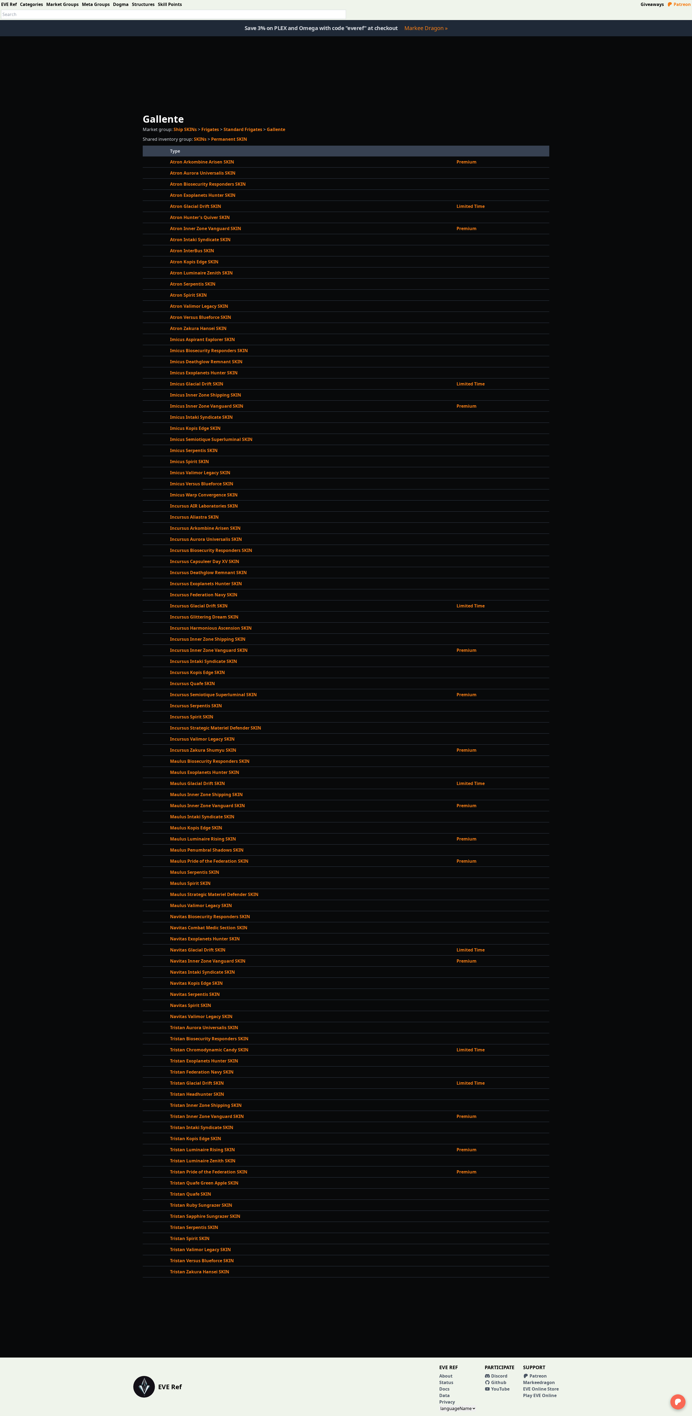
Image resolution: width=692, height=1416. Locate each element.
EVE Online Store (541, 1389)
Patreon (682, 4)
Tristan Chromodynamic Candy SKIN (209, 1050)
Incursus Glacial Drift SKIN (199, 606)
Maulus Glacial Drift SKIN (197, 783)
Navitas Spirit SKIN (190, 1005)
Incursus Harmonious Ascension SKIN (211, 628)
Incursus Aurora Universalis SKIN (206, 539)
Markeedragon (539, 1382)
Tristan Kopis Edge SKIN (195, 1139)
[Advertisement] (346, 74)
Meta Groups (96, 4)
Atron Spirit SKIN (188, 295)
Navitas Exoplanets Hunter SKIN (205, 939)
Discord (498, 1376)
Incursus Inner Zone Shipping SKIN (207, 639)
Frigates (210, 129)
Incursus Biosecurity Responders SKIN (211, 550)
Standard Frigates (243, 129)
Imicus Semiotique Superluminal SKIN (211, 439)
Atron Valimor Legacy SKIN (199, 306)
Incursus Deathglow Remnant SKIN (208, 572)
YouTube (500, 1389)
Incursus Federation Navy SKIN (203, 595)
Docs (444, 1389)
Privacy (447, 1402)
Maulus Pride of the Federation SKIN (209, 861)
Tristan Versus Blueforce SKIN (202, 1261)
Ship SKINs (185, 129)
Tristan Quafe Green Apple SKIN (204, 1183)
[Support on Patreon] (678, 1402)
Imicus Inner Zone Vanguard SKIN (206, 406)
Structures (143, 4)
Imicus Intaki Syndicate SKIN (201, 417)
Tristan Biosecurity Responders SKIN (209, 1039)
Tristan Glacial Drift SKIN (197, 1083)
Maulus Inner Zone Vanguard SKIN (207, 806)
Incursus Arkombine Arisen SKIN (205, 528)
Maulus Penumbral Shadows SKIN (207, 850)
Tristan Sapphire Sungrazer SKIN (205, 1216)
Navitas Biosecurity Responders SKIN (210, 917)
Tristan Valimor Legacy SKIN (200, 1250)
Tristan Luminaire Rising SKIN (202, 1150)
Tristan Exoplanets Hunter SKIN (204, 1061)
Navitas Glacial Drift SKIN (197, 950)
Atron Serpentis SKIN (192, 284)
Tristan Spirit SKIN (189, 1238)
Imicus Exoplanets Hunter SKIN (204, 373)
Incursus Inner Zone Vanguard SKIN (209, 650)
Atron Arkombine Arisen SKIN (202, 162)
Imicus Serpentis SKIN (194, 450)
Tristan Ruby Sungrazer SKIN (201, 1205)
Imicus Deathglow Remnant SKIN (206, 362)
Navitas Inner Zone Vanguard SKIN (207, 961)
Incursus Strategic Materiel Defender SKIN (215, 728)
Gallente (276, 129)
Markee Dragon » (426, 28)
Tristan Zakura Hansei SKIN (199, 1272)
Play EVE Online (540, 1395)
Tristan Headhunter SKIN (197, 1094)
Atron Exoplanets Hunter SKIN (202, 195)
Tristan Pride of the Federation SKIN (208, 1172)
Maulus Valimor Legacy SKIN (201, 905)
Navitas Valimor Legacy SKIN (201, 1016)
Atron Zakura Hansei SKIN (198, 328)
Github (498, 1382)
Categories (31, 4)
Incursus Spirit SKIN (191, 717)
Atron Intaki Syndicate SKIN (200, 240)
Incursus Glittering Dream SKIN (204, 617)
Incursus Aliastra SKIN (194, 517)
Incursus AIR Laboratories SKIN (204, 506)
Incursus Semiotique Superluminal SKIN (213, 695)
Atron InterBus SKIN (192, 251)
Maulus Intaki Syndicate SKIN (202, 817)
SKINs (200, 139)
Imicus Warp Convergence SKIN (204, 495)
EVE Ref (9, 4)
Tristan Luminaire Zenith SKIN (202, 1161)
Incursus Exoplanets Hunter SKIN (206, 584)
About (446, 1376)
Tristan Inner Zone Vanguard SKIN (207, 1116)
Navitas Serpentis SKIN (195, 994)
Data (444, 1395)
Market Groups (62, 4)
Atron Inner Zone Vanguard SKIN (205, 228)
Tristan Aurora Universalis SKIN (204, 1028)
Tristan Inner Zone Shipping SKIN (206, 1105)
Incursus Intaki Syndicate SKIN (203, 661)
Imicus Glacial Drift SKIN (196, 384)
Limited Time (471, 206)
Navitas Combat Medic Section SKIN (208, 928)
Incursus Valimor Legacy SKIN (202, 739)
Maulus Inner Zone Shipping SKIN (206, 794)
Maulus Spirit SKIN (190, 883)
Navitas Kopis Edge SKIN (196, 983)
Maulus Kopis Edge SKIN (196, 828)
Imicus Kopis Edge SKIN (195, 428)
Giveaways (652, 4)
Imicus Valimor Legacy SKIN (200, 473)
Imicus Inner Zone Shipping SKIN (205, 395)
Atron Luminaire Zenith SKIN (201, 273)
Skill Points (170, 4)
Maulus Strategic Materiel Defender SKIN (214, 894)
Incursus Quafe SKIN (192, 683)
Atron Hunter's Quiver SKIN (200, 217)
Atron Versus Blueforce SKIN (200, 317)
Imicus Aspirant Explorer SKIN (202, 339)
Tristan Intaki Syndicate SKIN (201, 1127)
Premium (467, 162)
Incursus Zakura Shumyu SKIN (203, 750)
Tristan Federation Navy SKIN (202, 1072)
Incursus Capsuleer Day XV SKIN (204, 561)
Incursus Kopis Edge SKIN (197, 672)
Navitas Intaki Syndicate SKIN (202, 972)
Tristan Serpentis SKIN (194, 1227)
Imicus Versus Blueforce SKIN (201, 484)
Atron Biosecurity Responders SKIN (208, 184)
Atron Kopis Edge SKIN (194, 262)
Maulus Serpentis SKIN (194, 872)
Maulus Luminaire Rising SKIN (203, 839)
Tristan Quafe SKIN (190, 1194)
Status (446, 1382)
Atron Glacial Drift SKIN (195, 206)
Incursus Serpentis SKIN (196, 706)
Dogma (121, 4)
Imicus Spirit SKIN (189, 462)
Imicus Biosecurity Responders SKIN (209, 351)
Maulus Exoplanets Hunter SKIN (204, 772)
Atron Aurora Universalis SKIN (202, 173)
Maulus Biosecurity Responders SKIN (209, 761)
